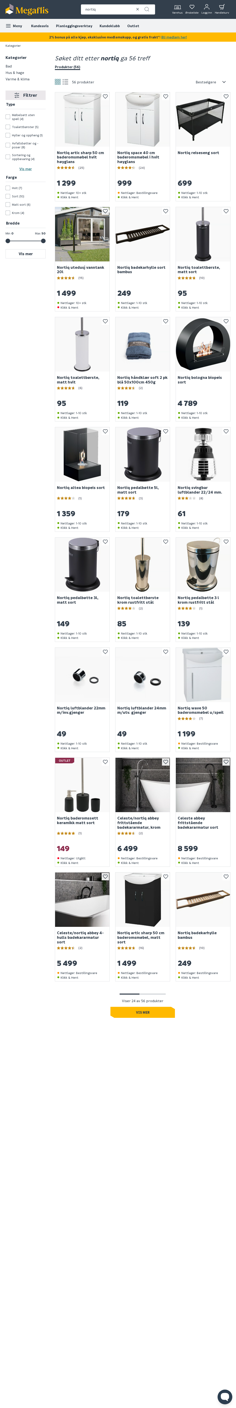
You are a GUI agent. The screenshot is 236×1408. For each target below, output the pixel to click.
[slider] (7, 241)
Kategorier (13, 45)
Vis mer (25, 169)
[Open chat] (225, 1397)
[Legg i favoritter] (105, 96)
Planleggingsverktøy (74, 25)
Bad (9, 66)
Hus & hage (15, 72)
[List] (65, 82)
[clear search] (137, 9)
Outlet (133, 25)
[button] (146, 9)
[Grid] (58, 82)
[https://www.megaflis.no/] (27, 9)
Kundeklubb (110, 25)
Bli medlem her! (174, 37)
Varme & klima (18, 79)
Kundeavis (40, 25)
